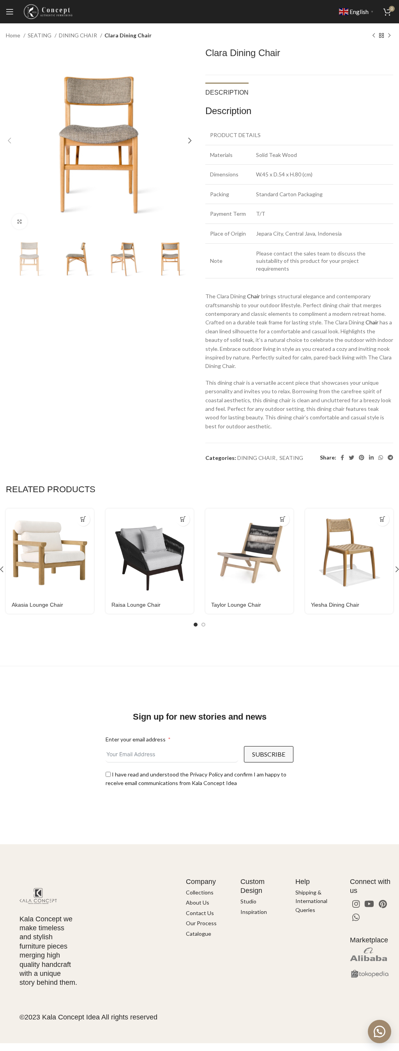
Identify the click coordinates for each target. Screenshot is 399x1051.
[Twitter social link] (351, 457)
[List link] (207, 892)
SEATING (40, 35)
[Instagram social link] (356, 903)
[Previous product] (374, 36)
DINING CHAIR (78, 35)
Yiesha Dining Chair (335, 605)
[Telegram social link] (390, 457)
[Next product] (389, 36)
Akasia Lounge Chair (37, 605)
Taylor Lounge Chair (236, 605)
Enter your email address (136, 739)
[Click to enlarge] (19, 221)
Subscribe (268, 754)
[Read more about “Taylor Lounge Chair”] (283, 519)
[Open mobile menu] (10, 11)
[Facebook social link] (342, 457)
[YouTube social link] (369, 903)
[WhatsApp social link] (380, 457)
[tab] (227, 91)
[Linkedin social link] (371, 457)
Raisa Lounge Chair (136, 605)
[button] (379, 1031)
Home (13, 35)
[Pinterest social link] (362, 457)
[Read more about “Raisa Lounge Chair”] (183, 519)
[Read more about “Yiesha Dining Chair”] (382, 519)
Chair (253, 296)
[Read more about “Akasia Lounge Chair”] (83, 519)
